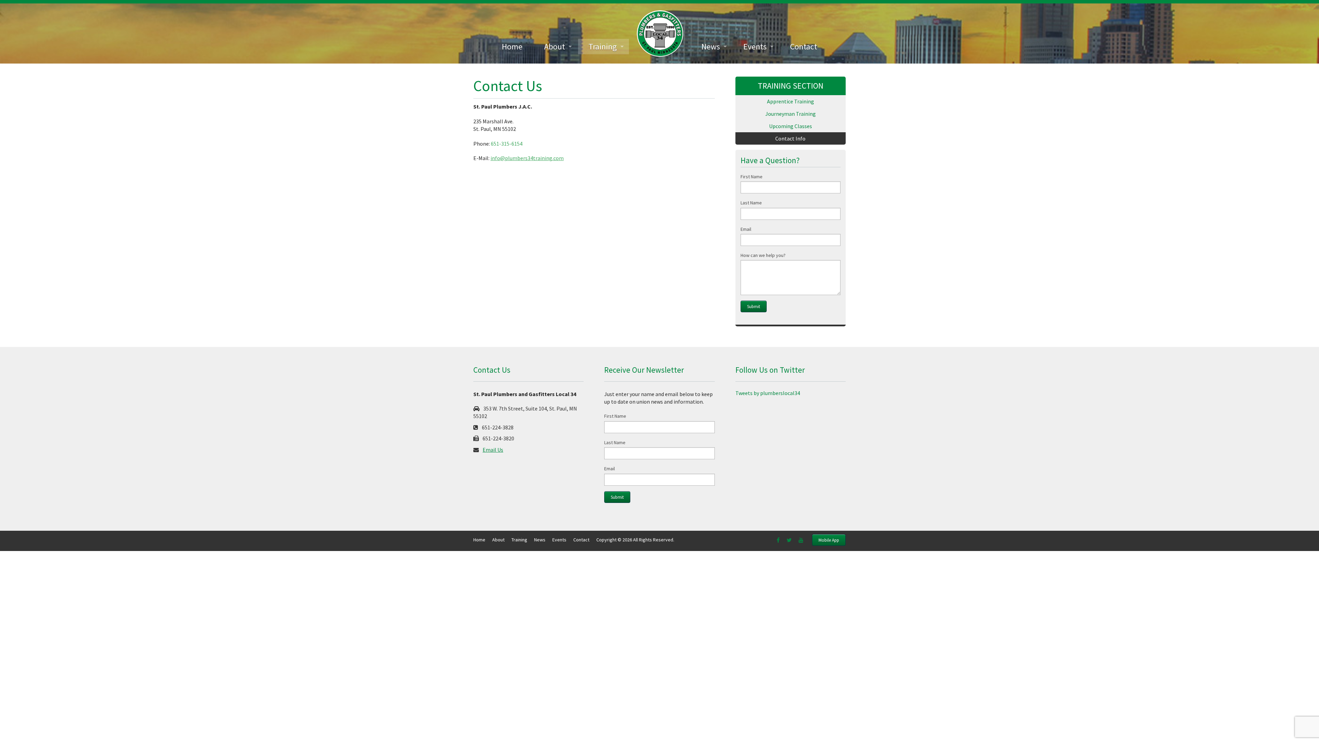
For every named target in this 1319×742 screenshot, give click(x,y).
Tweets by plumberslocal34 (767, 393)
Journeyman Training (790, 113)
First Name (752, 176)
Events (755, 46)
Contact (803, 46)
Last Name (751, 203)
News (710, 46)
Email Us (493, 449)
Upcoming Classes (790, 126)
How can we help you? (763, 255)
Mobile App (829, 540)
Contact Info (790, 138)
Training (602, 46)
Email (746, 229)
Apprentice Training (790, 101)
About (554, 46)
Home (512, 46)
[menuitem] (512, 46)
